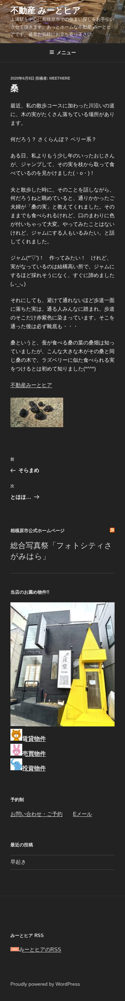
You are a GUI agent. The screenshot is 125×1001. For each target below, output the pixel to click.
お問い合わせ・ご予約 (36, 814)
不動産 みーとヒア (45, 10)
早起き (18, 862)
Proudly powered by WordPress (45, 984)
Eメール (82, 814)
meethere (59, 78)
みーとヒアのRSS (40, 949)
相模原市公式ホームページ (37, 530)
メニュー (66, 52)
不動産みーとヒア (31, 385)
